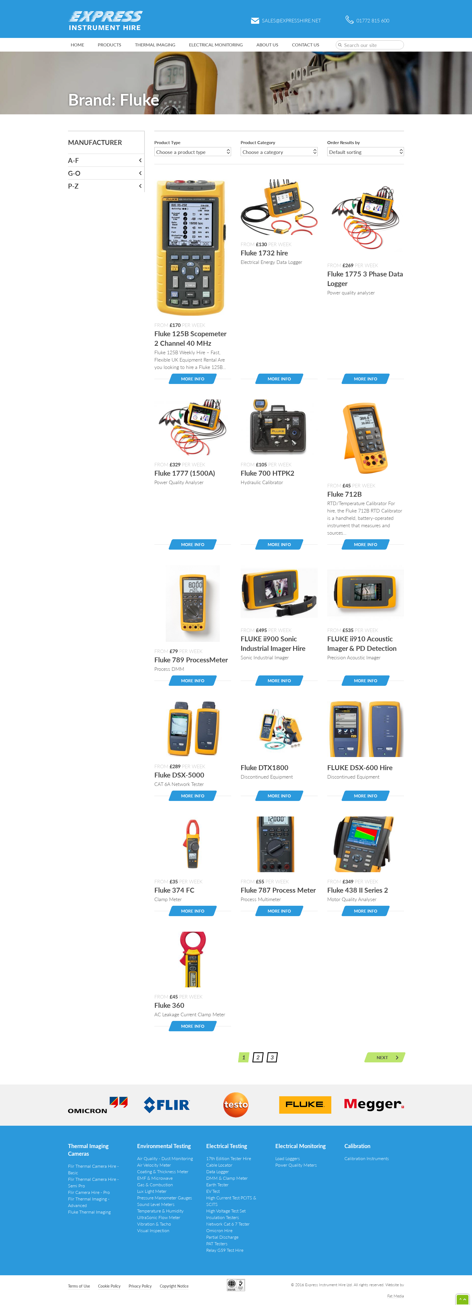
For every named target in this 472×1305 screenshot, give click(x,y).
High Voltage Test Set (226, 1211)
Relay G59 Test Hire (224, 1250)
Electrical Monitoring (216, 44)
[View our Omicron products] (98, 1104)
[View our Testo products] (236, 1104)
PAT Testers (217, 1243)
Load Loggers (287, 1158)
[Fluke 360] (192, 958)
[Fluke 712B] (365, 437)
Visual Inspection (153, 1230)
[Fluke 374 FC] (192, 843)
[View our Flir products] (167, 1104)
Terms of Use (79, 1286)
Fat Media (395, 1295)
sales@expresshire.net (291, 20)
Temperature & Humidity (160, 1211)
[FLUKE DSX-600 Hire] (365, 728)
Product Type (167, 142)
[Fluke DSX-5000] (192, 728)
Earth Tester (217, 1184)
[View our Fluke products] (305, 1104)
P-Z (73, 185)
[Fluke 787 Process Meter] (279, 843)
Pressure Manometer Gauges (164, 1197)
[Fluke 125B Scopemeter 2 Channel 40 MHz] (191, 246)
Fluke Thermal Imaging (89, 1212)
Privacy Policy (140, 1286)
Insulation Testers (222, 1217)
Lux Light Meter (152, 1191)
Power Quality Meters (296, 1165)
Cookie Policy (109, 1286)
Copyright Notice (174, 1286)
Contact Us (305, 44)
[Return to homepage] (105, 20)
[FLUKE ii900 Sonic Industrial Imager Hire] (279, 592)
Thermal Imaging (155, 44)
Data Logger (217, 1171)
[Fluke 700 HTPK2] (279, 426)
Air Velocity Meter (154, 1165)
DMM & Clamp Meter (227, 1178)
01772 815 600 (372, 20)
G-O (74, 173)
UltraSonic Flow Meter (158, 1217)
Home (77, 44)
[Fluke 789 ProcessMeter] (192, 602)
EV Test (213, 1191)
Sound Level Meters (156, 1204)
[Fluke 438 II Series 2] (365, 843)
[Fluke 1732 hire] (279, 206)
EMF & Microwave (155, 1178)
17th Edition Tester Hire (228, 1158)
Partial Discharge (222, 1237)
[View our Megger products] (374, 1104)
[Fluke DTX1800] (279, 728)
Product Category (258, 142)
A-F (73, 160)
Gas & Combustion (155, 1184)
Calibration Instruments (366, 1158)
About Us (267, 44)
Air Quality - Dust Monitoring (165, 1158)
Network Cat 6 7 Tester (228, 1224)
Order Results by (343, 142)
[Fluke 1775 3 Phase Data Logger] (365, 216)
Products (109, 44)
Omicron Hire (219, 1230)
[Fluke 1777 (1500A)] (192, 426)
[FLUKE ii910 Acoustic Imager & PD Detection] (365, 592)
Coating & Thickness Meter (162, 1171)
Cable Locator (219, 1165)
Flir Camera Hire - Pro (89, 1192)
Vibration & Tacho (154, 1224)
